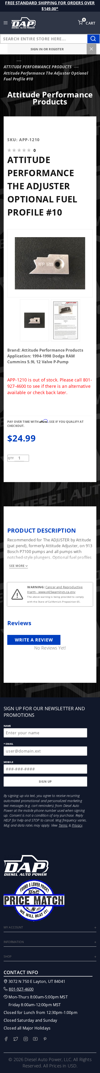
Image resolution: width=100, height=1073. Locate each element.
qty (11, 458)
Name (7, 725)
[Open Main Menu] (6, 22)
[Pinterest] (45, 1039)
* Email (8, 743)
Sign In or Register (47, 49)
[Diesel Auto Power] (23, 22)
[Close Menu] (91, 49)
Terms (63, 825)
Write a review (34, 640)
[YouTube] (35, 1039)
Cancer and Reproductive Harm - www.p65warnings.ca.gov (55, 589)
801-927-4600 (21, 989)
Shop (8, 956)
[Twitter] (15, 1039)
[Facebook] (6, 1039)
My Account (13, 927)
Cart (91, 23)
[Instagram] (25, 1039)
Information (14, 942)
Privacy (77, 825)
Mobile (8, 762)
